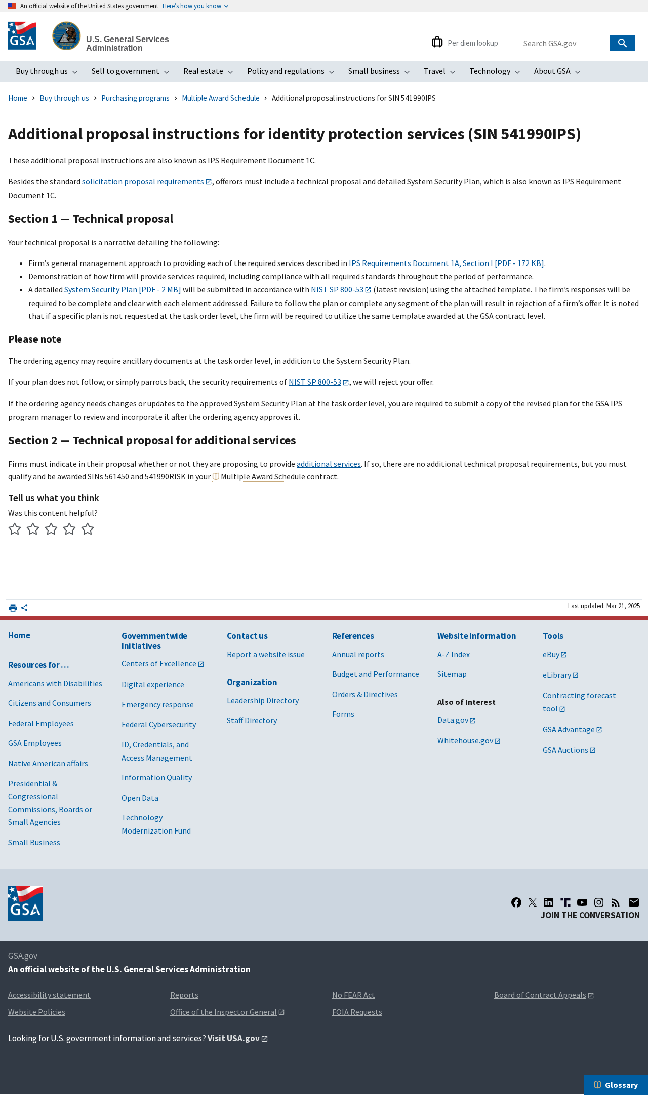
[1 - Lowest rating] (15, 530)
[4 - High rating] (69, 530)
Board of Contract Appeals (540, 995)
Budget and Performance (375, 674)
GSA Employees (35, 743)
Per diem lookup (473, 43)
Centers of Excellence (159, 663)
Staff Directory (252, 720)
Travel (443, 74)
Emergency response (158, 704)
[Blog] (616, 902)
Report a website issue (266, 654)
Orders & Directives (365, 694)
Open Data (140, 797)
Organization (252, 682)
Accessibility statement (49, 995)
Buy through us (50, 74)
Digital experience (153, 684)
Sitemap (452, 674)
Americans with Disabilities (55, 683)
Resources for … (38, 664)
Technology (497, 74)
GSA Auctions (565, 750)
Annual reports (358, 654)
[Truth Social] (565, 902)
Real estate (211, 74)
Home (17, 98)
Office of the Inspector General (223, 1012)
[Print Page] (13, 608)
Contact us (247, 635)
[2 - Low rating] (33, 530)
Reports (184, 995)
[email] (633, 902)
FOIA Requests (357, 1012)
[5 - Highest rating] (88, 530)
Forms (343, 714)
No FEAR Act (353, 995)
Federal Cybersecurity (159, 724)
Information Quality (157, 777)
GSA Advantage (569, 729)
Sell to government (134, 74)
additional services (329, 464)
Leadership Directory (263, 700)
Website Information (476, 635)
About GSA (560, 74)
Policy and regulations (294, 74)
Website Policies (36, 1012)
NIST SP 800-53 (337, 289)
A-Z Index (453, 654)
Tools (553, 635)
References (353, 635)
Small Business (34, 842)
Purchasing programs (135, 98)
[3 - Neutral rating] (51, 530)
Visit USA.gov (234, 1038)
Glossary (621, 1085)
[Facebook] (516, 902)
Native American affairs (48, 763)
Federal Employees (41, 723)
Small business (382, 74)
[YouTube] (582, 902)
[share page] (24, 610)
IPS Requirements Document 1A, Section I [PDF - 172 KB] (446, 263)
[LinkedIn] (549, 902)
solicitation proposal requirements (143, 181)
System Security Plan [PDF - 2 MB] (122, 289)
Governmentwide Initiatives (154, 640)
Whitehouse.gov (465, 740)
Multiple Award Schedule (221, 98)
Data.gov (452, 719)
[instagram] (599, 902)
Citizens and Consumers (49, 703)
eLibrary (557, 675)
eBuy (551, 654)
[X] (532, 902)
